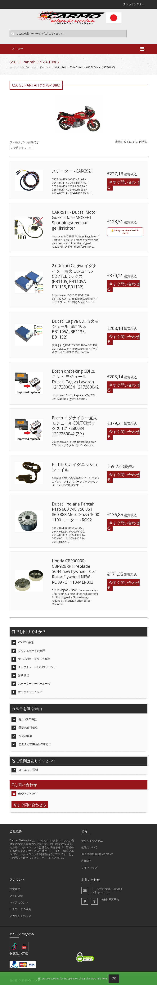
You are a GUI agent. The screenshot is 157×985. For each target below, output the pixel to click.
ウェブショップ (28, 67)
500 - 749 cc (76, 67)
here (104, 978)
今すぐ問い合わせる (123, 184)
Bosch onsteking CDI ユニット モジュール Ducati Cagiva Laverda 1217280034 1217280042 (75, 379)
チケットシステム (92, 840)
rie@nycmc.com (27, 793)
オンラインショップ (30, 692)
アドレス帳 (16, 895)
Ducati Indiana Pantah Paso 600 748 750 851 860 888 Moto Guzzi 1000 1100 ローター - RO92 (75, 512)
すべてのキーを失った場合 (34, 659)
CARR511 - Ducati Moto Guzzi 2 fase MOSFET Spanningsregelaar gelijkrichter (74, 220)
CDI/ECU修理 (26, 642)
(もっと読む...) (56, 857)
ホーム (13, 67)
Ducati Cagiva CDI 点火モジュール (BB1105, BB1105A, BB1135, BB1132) (75, 329)
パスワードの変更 (20, 909)
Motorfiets (60, 67)
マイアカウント (19, 902)
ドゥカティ (45, 67)
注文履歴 (15, 889)
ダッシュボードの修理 (31, 650)
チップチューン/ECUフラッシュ (37, 667)
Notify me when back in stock (126, 231)
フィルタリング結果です (24, 142)
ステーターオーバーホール (34, 683)
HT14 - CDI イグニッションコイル (75, 467)
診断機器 (23, 675)
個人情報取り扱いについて (97, 854)
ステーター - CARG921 (72, 171)
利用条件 (86, 860)
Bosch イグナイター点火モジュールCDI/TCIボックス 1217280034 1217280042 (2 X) (74, 425)
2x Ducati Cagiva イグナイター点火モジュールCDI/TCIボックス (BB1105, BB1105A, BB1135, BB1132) (74, 276)
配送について (89, 847)
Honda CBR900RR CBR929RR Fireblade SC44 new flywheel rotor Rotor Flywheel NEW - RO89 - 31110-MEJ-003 (74, 571)
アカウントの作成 (20, 916)
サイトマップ (89, 867)
